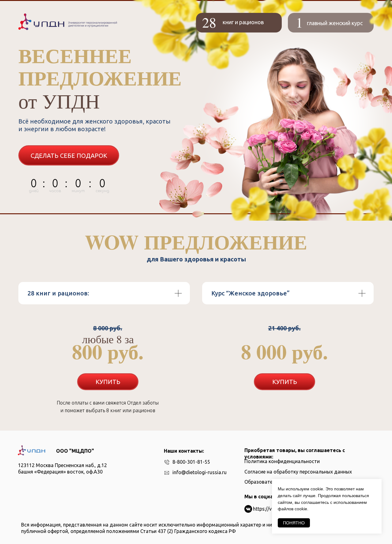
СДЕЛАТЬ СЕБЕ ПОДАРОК (69, 155)
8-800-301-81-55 (191, 462)
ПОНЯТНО (294, 522)
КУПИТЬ (108, 381)
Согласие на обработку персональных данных (298, 471)
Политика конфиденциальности (282, 461)
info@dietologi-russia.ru (199, 472)
